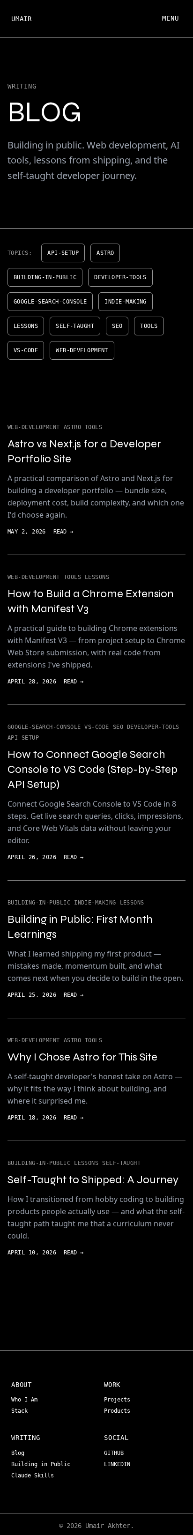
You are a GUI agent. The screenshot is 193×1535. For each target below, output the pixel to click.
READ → (63, 531)
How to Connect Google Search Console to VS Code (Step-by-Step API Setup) (92, 769)
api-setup (63, 253)
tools (148, 326)
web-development (82, 350)
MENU (170, 18)
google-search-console (50, 301)
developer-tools (120, 277)
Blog (19, 1453)
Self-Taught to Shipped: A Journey (92, 1179)
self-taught (75, 326)
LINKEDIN (119, 1464)
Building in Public (42, 1464)
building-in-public (45, 277)
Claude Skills (34, 1475)
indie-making (125, 301)
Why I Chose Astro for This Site (82, 1057)
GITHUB (115, 1453)
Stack (21, 1411)
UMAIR (21, 18)
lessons (26, 326)
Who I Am (26, 1399)
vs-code (26, 350)
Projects (119, 1399)
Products (119, 1411)
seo (117, 326)
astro (105, 253)
